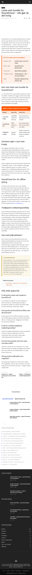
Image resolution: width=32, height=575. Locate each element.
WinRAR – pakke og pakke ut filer (10, 452)
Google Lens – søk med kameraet (10, 464)
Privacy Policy (18, 570)
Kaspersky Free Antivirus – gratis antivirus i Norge (13, 462)
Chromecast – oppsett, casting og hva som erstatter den (8, 376)
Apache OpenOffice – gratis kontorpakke (11, 431)
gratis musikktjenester (17, 203)
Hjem (2, 5)
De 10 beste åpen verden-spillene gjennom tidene (13, 440)
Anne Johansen (6, 18)
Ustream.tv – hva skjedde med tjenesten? (11, 459)
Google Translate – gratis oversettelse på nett (12, 438)
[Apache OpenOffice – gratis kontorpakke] (5, 504)
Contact (8, 570)
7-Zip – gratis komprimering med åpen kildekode (13, 443)
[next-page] (5, 424)
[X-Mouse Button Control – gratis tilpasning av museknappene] (5, 404)
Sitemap (12, 570)
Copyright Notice (25, 570)
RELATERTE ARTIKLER (7, 398)
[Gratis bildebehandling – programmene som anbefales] (5, 511)
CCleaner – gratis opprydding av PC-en (11, 450)
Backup (6, 5)
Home (4, 570)
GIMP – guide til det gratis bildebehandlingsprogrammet (14, 447)
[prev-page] (2, 424)
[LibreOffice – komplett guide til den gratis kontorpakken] (5, 518)
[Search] (30, 2)
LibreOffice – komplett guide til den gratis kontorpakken (14, 436)
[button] (2, 2)
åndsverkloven (6, 274)
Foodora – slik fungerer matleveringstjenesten (25, 375)
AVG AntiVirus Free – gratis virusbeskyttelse (12, 445)
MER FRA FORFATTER (20, 398)
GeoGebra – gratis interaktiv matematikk (11, 455)
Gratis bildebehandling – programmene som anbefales (14, 433)
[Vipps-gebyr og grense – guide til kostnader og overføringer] (5, 418)
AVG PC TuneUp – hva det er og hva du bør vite (12, 457)
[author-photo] (16, 390)
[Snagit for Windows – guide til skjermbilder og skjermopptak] (5, 411)
